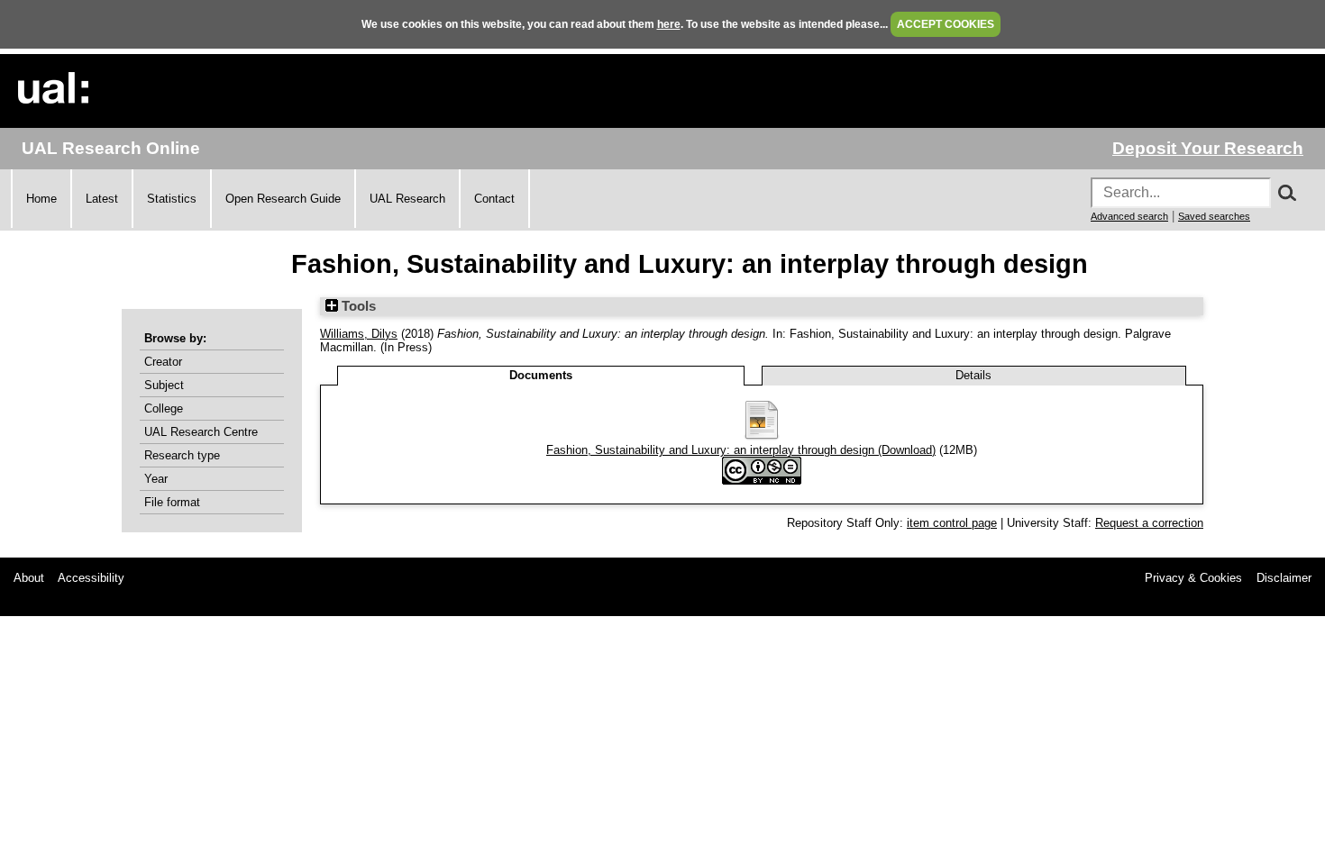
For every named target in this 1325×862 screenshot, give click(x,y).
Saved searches (1214, 216)
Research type (182, 455)
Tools (357, 306)
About (29, 578)
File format (172, 502)
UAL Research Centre (201, 432)
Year (156, 478)
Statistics (171, 198)
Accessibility (91, 578)
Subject (164, 385)
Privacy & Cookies (1193, 578)
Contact (494, 198)
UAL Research (407, 198)
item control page (952, 523)
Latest (102, 198)
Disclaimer (1283, 578)
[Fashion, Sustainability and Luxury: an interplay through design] (762, 436)
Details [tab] (973, 375)
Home (41, 198)
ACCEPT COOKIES (945, 24)
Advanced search (1129, 216)
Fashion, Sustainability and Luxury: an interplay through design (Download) (741, 450)
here (669, 24)
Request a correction (1149, 523)
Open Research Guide (283, 198)
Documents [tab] (540, 375)
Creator (163, 361)
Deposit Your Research (1207, 148)
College (163, 408)
